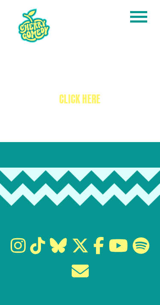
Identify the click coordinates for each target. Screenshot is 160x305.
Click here (80, 98)
